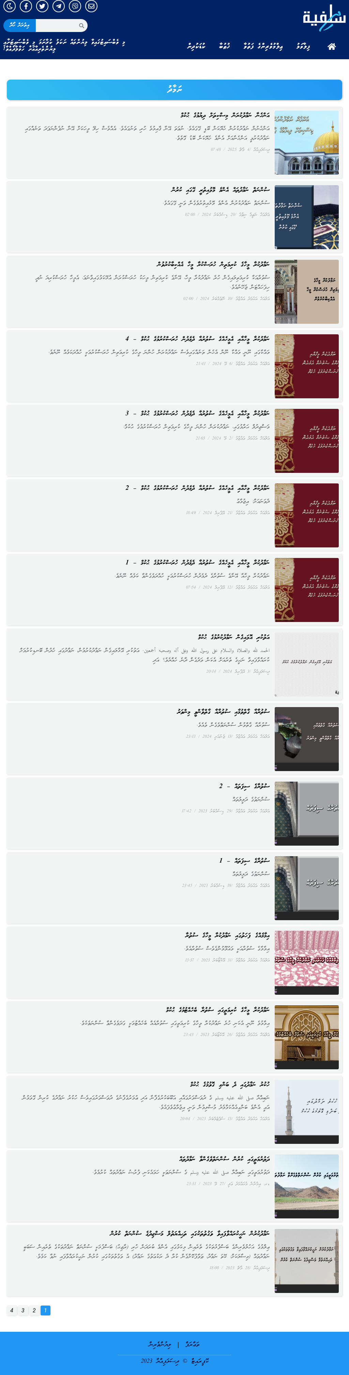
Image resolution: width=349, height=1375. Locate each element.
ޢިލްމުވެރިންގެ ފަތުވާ (263, 46)
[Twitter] (42, 6)
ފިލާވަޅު (303, 46)
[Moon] (9, 6)
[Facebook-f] (26, 6)
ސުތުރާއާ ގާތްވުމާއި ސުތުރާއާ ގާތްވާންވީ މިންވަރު (223, 712)
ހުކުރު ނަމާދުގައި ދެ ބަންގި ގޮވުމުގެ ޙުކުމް (230, 1085)
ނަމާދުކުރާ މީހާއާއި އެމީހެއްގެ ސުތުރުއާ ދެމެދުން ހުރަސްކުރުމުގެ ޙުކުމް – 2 (197, 488)
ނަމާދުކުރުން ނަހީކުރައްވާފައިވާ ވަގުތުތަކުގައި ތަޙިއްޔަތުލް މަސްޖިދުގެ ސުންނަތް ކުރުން (190, 1234)
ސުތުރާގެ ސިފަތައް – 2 (244, 787)
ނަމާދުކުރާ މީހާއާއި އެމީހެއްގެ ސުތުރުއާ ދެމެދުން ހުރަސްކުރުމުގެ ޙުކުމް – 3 (197, 414)
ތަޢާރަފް (192, 1344)
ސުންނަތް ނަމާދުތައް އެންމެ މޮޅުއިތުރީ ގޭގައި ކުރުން (221, 190)
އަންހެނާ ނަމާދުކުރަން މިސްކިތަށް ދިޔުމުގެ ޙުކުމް (225, 116)
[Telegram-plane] (58, 6)
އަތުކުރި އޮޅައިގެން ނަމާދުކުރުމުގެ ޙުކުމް (234, 638)
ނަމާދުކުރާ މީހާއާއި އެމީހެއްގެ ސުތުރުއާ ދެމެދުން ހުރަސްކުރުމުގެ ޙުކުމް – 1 (197, 563)
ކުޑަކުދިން (196, 46)
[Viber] (75, 6)
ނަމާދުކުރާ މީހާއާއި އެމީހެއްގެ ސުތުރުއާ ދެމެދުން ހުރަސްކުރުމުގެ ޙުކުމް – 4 (197, 339)
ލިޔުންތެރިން (160, 1344)
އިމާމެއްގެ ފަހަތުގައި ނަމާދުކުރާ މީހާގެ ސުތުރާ (227, 936)
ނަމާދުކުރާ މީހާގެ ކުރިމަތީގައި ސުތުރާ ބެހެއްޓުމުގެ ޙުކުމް (218, 1010)
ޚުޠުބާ (224, 46)
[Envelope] (91, 6)
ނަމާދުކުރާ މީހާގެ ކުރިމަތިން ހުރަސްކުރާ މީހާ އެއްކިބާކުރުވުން (213, 265)
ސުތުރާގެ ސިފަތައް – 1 (244, 861)
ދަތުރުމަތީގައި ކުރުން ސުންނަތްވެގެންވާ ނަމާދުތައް (224, 1159)
